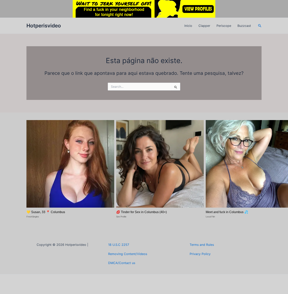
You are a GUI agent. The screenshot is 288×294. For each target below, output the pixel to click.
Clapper (204, 26)
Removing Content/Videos (127, 254)
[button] (260, 25)
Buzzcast (244, 26)
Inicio (188, 26)
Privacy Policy (200, 254)
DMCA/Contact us (121, 263)
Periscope (223, 26)
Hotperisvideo (43, 26)
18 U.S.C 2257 (118, 245)
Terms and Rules (202, 245)
